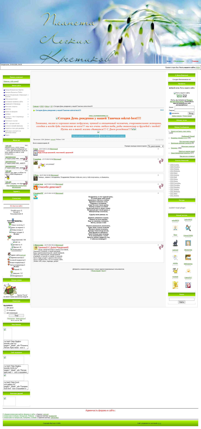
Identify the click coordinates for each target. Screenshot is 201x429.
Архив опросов (20, 318)
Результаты (11, 318)
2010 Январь (174, 169)
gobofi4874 (175, 220)
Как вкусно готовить (187, 156)
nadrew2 (175, 250)
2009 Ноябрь (174, 165)
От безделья (11, 310)
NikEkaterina (188, 264)
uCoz (159, 423)
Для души (10, 308)
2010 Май (173, 177)
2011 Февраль (175, 191)
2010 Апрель (174, 175)
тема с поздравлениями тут (98, 115)
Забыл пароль (177, 116)
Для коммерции (12, 313)
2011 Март (173, 193)
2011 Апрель (174, 195)
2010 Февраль (175, 171)
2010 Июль (174, 181)
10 (51, 106)
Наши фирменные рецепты (180, 153)
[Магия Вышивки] (10, 405)
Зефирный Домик (188, 136)
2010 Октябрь (175, 185)
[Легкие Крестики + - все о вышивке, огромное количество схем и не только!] (14, 364)
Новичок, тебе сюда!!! (11, 81)
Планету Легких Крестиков (181, 100)
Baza (175, 235)
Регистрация (96, 271)
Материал (53, 149)
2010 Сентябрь (175, 183)
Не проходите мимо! (187, 141)
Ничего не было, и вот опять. (181, 131)
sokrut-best (55, 417)
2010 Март (173, 173)
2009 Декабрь (175, 167)
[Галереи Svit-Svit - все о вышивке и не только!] (14, 380)
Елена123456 (188, 235)
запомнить (175, 113)
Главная (36, 106)
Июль (47, 106)
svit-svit (22, 255)
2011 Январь (174, 189)
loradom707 (53, 416)
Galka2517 (188, 277)
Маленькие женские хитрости (181, 143)
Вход (103, 271)
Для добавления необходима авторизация (16, 186)
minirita (175, 263)
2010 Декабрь (175, 187)
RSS (198, 67)
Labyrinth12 (188, 219)
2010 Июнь (174, 179)
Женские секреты (188, 146)
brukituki (175, 276)
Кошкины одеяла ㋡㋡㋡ (179, 138)
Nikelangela (188, 250)
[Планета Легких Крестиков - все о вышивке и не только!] (8, 339)
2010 (41, 106)
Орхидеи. (174, 148)
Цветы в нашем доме (186, 151)
